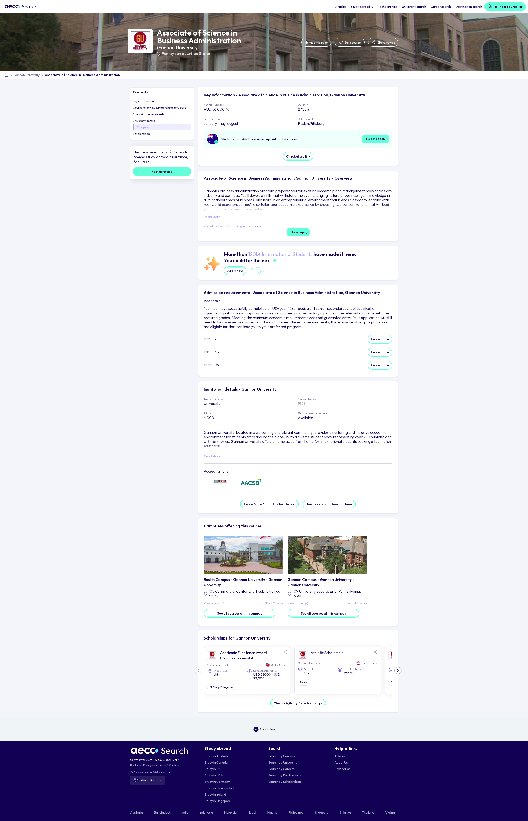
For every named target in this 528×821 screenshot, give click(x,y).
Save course (352, 42)
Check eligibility (298, 156)
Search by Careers (281, 769)
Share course (386, 42)
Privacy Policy (151, 765)
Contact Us (342, 769)
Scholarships (388, 7)
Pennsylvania (173, 53)
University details (144, 121)
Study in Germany (217, 782)
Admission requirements (148, 114)
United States (199, 53)
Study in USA (214, 775)
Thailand (368, 812)
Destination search (468, 7)
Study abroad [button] (361, 7)
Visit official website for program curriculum (232, 226)
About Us (341, 762)
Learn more (380, 339)
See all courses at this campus (239, 613)
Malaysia (230, 812)
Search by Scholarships (284, 782)
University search (414, 7)
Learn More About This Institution (269, 504)
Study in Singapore (218, 801)
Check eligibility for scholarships (298, 703)
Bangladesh (162, 812)
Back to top (267, 729)
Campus (142, 127)
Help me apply (375, 139)
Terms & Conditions (170, 765)
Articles (340, 7)
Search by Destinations (284, 775)
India (185, 812)
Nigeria (272, 812)
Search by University (282, 762)
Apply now (235, 271)
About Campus (273, 603)
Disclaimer (136, 765)
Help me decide (162, 171)
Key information (143, 101)
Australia (137, 812)
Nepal (252, 812)
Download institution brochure (328, 504)
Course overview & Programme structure (159, 107)
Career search (441, 7)
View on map (212, 603)
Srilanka (346, 812)
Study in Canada (216, 762)
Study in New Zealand (220, 788)
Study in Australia (217, 756)
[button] (398, 670)
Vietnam (391, 812)
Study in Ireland (215, 794)
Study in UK (213, 769)
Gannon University (177, 47)
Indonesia (206, 812)
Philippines (296, 812)
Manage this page (316, 42)
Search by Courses (281, 756)
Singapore (321, 812)
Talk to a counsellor (508, 7)
